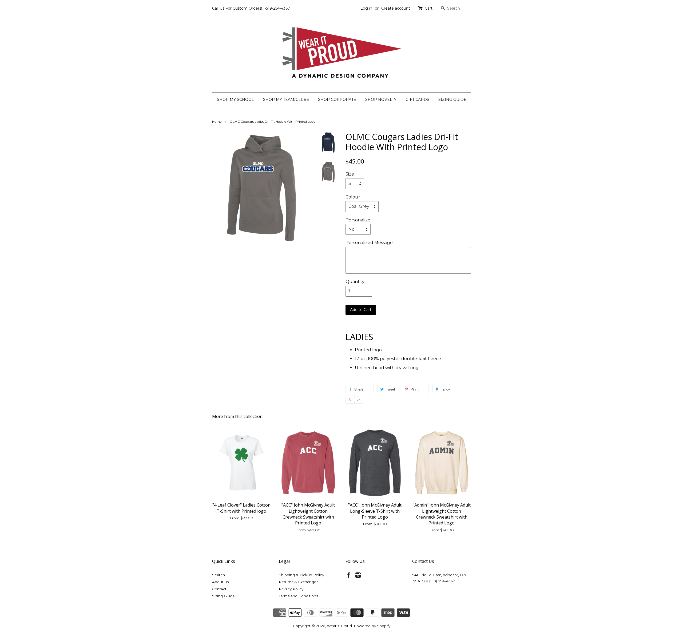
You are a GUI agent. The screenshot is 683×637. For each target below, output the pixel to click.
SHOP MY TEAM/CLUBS (286, 99)
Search (218, 575)
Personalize (358, 219)
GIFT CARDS (417, 99)
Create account (395, 8)
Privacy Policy (291, 589)
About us (220, 582)
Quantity (355, 281)
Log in (366, 8)
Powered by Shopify (372, 626)
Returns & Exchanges (298, 582)
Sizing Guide (223, 596)
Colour (353, 197)
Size (350, 174)
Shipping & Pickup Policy (301, 575)
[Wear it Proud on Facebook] (348, 576)
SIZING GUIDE (452, 99)
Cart (428, 8)
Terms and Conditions (298, 596)
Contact (219, 589)
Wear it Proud (339, 626)
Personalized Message (369, 242)
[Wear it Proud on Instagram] (358, 576)
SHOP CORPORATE (337, 99)
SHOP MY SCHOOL (235, 99)
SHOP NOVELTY (380, 99)
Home (216, 122)
